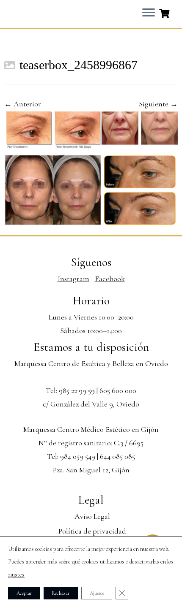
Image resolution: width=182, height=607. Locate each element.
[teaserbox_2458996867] (91, 167)
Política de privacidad (92, 531)
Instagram (73, 278)
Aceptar (24, 593)
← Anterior (22, 103)
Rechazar (60, 593)
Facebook (110, 278)
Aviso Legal (92, 516)
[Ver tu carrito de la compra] (165, 12)
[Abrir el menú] (148, 13)
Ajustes (97, 593)
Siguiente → (158, 103)
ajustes (16, 574)
